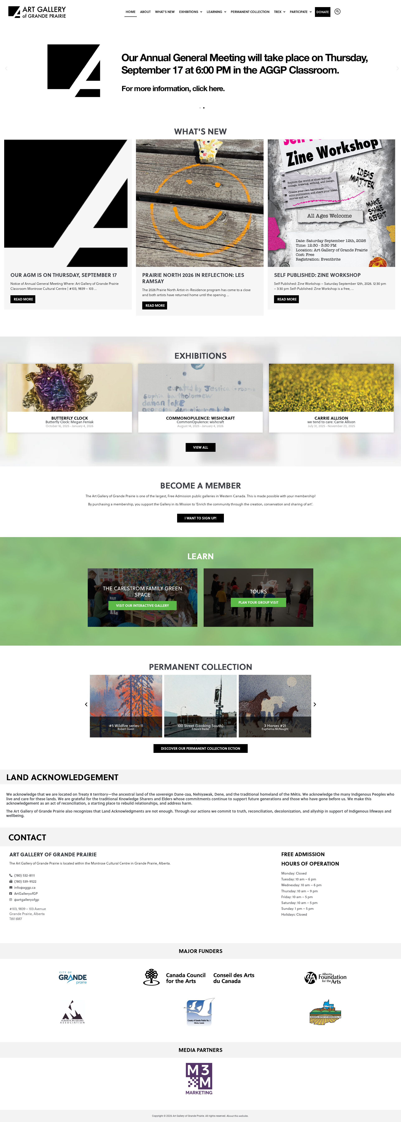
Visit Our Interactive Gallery (142, 605)
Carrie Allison (331, 418)
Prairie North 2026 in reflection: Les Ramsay (193, 278)
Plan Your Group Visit (258, 602)
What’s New (165, 11)
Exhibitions (188, 11)
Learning (214, 11)
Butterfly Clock (69, 418)
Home (131, 11)
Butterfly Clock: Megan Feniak (70, 421)
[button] (6, 68)
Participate (299, 11)
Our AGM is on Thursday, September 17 (63, 275)
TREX (277, 11)
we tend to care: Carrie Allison (331, 421)
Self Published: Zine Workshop (317, 275)
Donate (322, 12)
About (145, 11)
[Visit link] (126, 706)
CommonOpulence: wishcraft (200, 418)
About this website (237, 1116)
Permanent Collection (250, 11)
